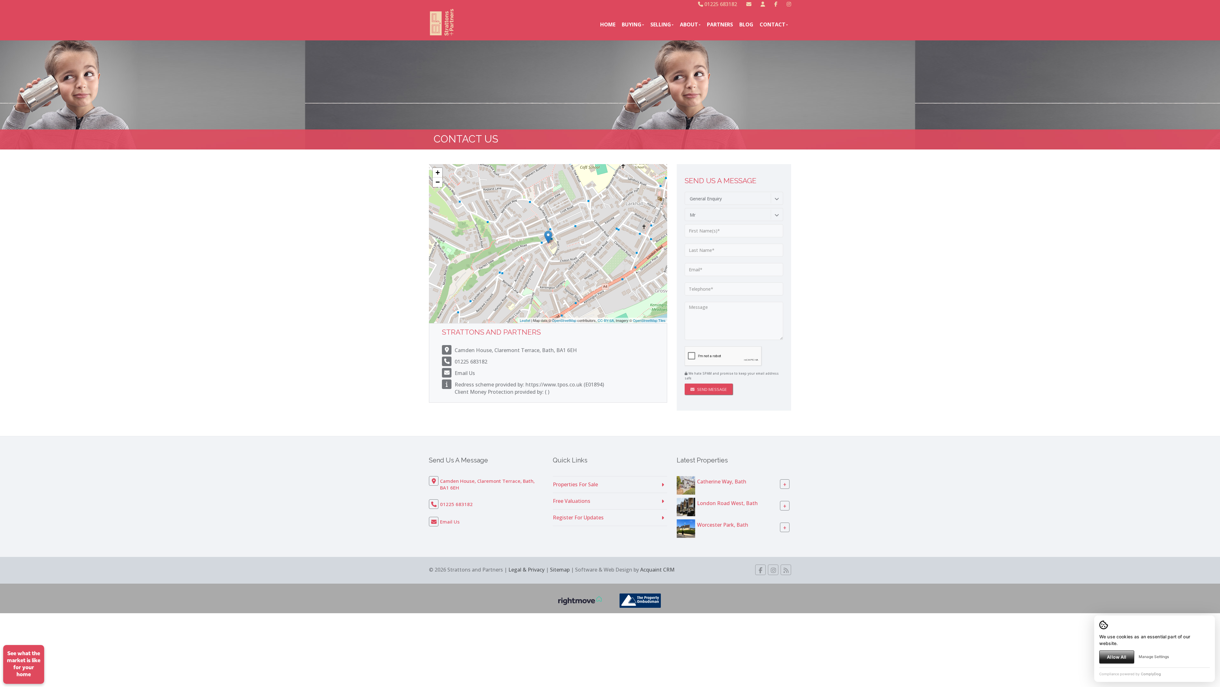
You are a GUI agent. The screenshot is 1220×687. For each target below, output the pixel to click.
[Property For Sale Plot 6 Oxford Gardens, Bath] (686, 506)
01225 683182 (720, 4)
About (689, 24)
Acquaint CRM (657, 569)
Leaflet (525, 320)
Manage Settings (1154, 656)
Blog (746, 24)
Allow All (1116, 657)
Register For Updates (578, 517)
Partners (720, 24)
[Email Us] (748, 4)
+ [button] (438, 173)
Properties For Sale (575, 484)
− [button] (438, 182)
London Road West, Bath (727, 503)
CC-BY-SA (606, 320)
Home (607, 24)
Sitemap (560, 569)
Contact (772, 24)
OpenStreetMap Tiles (649, 320)
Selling (660, 24)
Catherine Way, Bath (721, 481)
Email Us (465, 373)
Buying (631, 24)
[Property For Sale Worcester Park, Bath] (686, 527)
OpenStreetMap (564, 320)
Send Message (711, 389)
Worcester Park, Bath (722, 524)
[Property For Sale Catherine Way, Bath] (686, 484)
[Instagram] (789, 4)
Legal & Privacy (526, 569)
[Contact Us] (763, 4)
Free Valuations (571, 500)
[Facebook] (775, 4)
